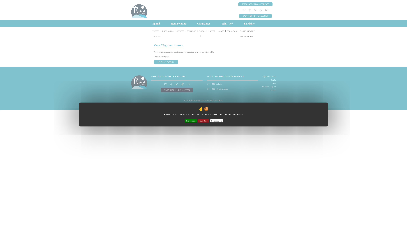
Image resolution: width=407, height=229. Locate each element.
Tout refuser (203, 121)
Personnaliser (216, 121)
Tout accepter (191, 121)
